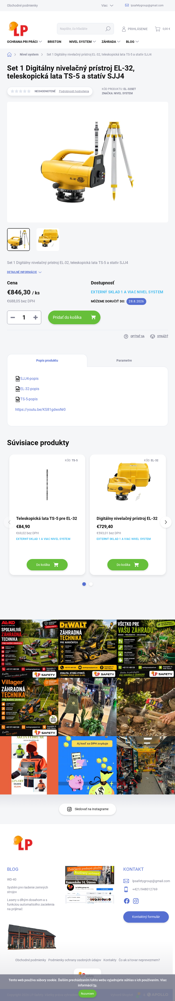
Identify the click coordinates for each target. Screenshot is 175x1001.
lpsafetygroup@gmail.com (151, 881)
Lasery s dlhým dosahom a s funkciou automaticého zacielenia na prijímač (30, 904)
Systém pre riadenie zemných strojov (27, 890)
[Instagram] (135, 900)
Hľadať (108, 29)
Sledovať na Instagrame (91, 809)
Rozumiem (87, 993)
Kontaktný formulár (146, 917)
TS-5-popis (29, 399)
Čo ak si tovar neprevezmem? (139, 960)
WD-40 (11, 879)
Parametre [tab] (124, 360)
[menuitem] (25, 42)
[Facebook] (126, 900)
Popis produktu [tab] (47, 360)
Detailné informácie (22, 272)
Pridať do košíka (67, 317)
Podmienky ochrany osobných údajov (74, 960)
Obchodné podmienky (22, 5)
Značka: (117, 93)
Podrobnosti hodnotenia (74, 91)
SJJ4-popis (29, 378)
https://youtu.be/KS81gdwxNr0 (40, 409)
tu (94, 985)
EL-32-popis (29, 389)
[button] (84, 584)
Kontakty (109, 960)
